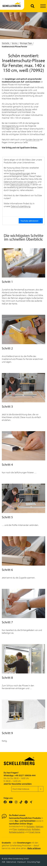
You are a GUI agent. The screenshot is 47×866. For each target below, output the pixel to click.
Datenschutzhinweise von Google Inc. (20, 181)
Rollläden (31, 826)
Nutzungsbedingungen (20, 173)
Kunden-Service (32, 139)
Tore (15, 829)
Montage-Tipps (26, 43)
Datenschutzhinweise (19, 184)
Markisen (39, 826)
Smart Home (34, 832)
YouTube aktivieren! (29, 220)
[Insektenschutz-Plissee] (12, 6)
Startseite (5, 43)
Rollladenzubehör (17, 832)
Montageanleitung (10, 125)
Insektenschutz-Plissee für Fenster (16, 109)
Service (14, 43)
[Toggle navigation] (43, 6)
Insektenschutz (24, 829)
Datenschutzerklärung (20, 206)
